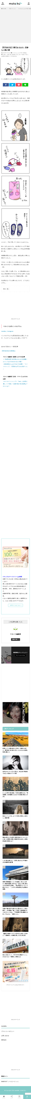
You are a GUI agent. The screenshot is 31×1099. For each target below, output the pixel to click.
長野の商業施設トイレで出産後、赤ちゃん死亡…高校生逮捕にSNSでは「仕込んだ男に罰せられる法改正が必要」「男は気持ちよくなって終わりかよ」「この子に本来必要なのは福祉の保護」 (15, 885)
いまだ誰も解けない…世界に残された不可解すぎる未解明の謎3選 (15, 861)
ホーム (4, 1097)
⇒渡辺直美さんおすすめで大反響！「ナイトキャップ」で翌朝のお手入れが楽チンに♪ (15, 366)
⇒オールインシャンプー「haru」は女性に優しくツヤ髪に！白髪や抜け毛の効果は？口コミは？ (15, 384)
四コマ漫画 (21, 54)
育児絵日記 (14, 56)
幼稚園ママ (8, 56)
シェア (11, 1097)
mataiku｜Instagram (7, 331)
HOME (4, 8)
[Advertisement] (15, 26)
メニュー (19, 1097)
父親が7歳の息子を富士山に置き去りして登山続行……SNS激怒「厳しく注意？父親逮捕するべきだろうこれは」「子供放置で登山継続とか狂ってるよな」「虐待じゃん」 (15, 911)
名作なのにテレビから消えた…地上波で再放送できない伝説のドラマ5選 (15, 772)
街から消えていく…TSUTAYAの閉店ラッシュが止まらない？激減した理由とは (15, 955)
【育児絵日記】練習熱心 (8, 351)
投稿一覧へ (15, 639)
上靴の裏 (9, 54)
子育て (26, 54)
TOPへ (27, 1097)
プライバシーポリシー (7, 1031)
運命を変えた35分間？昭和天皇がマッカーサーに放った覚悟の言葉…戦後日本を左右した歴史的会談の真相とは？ (15, 839)
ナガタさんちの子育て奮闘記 (19, 52)
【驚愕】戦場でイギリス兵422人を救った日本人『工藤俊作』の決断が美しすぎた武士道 (15, 934)
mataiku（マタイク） (20, 1090)
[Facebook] (6, 84)
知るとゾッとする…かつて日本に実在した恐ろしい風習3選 (15, 816)
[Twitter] (12, 84)
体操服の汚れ (15, 54)
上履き (4, 54)
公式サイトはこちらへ (15, 605)
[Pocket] (19, 84)
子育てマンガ (12, 8)
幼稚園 (3, 56)
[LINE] (25, 84)
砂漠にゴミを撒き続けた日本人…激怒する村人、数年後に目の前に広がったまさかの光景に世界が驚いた (15, 750)
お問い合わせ (5, 1035)
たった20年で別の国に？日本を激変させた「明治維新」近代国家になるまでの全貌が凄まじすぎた (15, 794)
